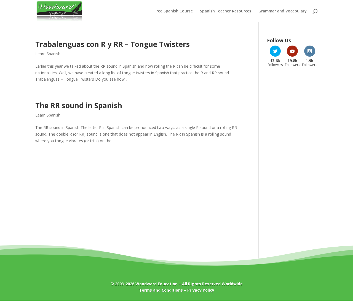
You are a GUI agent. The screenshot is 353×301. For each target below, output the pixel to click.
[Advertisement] (292, 159)
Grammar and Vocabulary (282, 11)
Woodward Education (156, 283)
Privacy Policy (200, 290)
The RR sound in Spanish (78, 105)
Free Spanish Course (173, 11)
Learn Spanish (47, 53)
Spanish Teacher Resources (225, 11)
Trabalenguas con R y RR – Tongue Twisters (112, 44)
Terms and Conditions (161, 290)
